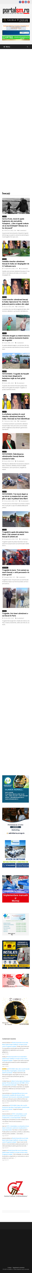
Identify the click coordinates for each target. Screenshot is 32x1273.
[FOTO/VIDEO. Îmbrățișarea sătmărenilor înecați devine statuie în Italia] (16, 441)
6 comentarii (20, 618)
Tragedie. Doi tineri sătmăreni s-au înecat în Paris (15, 614)
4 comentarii (24, 268)
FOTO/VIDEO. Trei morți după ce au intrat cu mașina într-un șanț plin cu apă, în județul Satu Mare (15, 496)
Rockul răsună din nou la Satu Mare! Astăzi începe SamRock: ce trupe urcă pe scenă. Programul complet (15, 1044)
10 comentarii (20, 461)
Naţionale (5, 567)
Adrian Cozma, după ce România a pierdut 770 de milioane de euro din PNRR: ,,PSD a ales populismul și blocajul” (16, 1083)
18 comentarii (20, 383)
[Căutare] (27, 46)
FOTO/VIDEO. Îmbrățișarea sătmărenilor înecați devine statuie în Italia (13, 456)
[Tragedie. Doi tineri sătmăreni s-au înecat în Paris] (16, 597)
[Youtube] (28, 2)
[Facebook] (20, 2)
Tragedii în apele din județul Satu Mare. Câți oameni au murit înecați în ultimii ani (15, 534)
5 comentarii (20, 343)
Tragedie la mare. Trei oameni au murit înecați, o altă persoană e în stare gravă (15, 572)
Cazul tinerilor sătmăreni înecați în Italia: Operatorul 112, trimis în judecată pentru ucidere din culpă (15, 301)
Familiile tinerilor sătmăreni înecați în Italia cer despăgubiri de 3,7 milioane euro (15, 263)
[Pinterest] (23, 2)
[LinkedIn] (26, 2)
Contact (9, 1267)
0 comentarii (22, 230)
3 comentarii (20, 306)
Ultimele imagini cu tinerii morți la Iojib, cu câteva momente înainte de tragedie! (16, 338)
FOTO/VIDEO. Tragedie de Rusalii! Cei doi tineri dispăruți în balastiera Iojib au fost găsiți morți (15, 377)
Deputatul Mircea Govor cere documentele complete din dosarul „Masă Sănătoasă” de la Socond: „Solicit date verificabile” (15, 1095)
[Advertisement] (16, 120)
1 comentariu (24, 539)
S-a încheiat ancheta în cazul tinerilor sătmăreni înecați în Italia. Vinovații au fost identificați (16, 416)
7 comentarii (22, 421)
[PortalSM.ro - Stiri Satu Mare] (16, 13)
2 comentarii (21, 577)
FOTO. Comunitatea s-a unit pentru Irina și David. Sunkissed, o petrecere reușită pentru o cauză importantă (14, 1116)
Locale (4, 216)
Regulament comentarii (18, 1267)
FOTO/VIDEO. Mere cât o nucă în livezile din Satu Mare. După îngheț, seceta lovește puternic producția (15, 1071)
